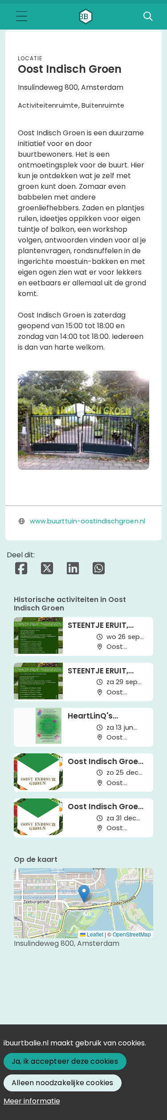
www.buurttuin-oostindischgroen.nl (87, 521)
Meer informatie (32, 1101)
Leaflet (94, 934)
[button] (84, 894)
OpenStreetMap (132, 934)
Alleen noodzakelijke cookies (63, 1083)
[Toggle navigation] (21, 16)
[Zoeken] (147, 16)
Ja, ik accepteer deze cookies (65, 1061)
